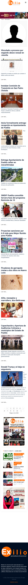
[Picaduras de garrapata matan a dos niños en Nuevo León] (12, 282)
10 (17, 411)
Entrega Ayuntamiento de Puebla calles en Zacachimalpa (12, 162)
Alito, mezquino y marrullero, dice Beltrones (13, 299)
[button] (25, 2)
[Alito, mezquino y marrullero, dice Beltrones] (12, 309)
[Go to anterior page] (7, 408)
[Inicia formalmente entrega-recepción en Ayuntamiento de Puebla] (12, 137)
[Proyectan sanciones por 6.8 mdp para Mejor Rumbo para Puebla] (12, 245)
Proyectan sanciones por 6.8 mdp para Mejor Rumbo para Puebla (13, 233)
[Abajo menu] (14, 15)
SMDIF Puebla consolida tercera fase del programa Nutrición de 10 (13, 197)
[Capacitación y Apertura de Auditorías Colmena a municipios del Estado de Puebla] (12, 342)
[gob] (14, 431)
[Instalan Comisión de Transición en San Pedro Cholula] (12, 100)
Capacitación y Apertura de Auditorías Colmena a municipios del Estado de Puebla (13, 329)
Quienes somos (14, 582)
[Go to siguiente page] (21, 411)
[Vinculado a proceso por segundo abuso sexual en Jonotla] (12, 64)
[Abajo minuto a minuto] (14, 498)
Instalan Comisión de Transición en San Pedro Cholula (12, 88)
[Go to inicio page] (4, 408)
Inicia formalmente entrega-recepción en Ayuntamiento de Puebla (14, 125)
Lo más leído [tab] (18, 451)
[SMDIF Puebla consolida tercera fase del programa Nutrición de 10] (12, 209)
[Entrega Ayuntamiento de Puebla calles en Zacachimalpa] (12, 174)
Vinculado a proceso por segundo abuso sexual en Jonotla (12, 52)
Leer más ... (4, 79)
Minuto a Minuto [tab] (9, 451)
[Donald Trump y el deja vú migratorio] (12, 378)
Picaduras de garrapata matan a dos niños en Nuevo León (14, 270)
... (23, 408)
